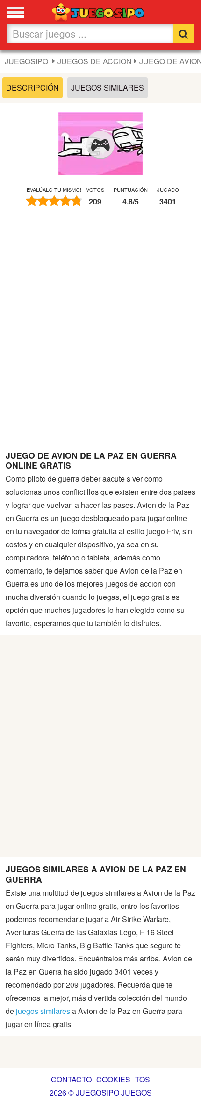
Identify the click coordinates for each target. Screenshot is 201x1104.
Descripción (32, 87)
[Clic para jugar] (100, 145)
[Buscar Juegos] (183, 33)
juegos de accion (94, 61)
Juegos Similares (107, 87)
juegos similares (43, 1011)
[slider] (54, 200)
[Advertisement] (100, 333)
